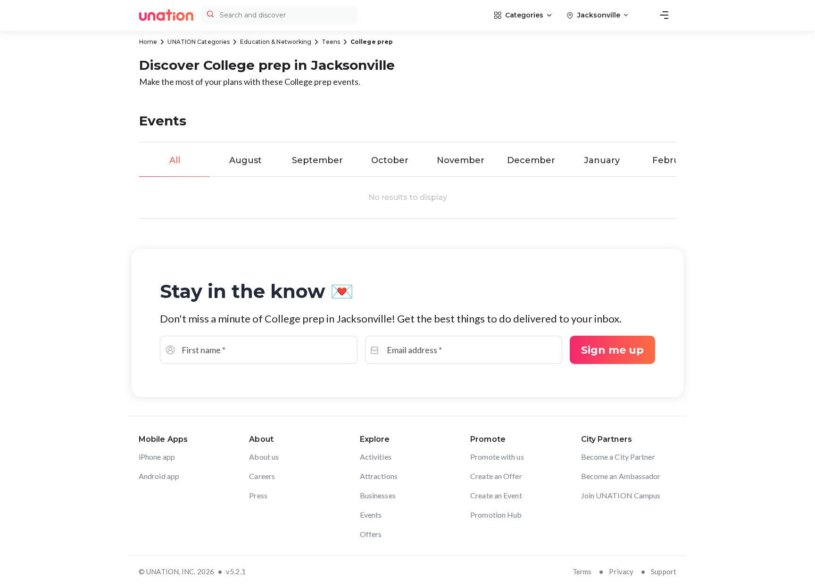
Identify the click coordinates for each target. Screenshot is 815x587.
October (389, 160)
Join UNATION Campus (621, 495)
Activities (375, 456)
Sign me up (612, 350)
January (602, 160)
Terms (582, 571)
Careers (262, 475)
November (460, 160)
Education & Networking (275, 41)
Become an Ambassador (621, 475)
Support (663, 571)
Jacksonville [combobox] (598, 15)
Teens (331, 41)
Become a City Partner (618, 456)
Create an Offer (496, 475)
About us (264, 456)
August (245, 160)
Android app (159, 475)
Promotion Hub (496, 514)
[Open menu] (664, 15)
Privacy (621, 571)
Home (148, 41)
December (531, 160)
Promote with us (497, 456)
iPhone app (157, 456)
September (317, 160)
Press (258, 495)
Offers (371, 533)
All (174, 160)
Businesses (378, 495)
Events (371, 514)
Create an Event (496, 495)
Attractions (379, 475)
